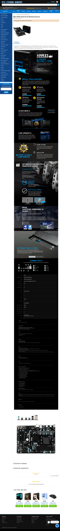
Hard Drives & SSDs (4, 39)
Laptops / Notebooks (4, 44)
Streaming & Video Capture (5, 70)
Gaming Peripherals (4, 34)
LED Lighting (3, 46)
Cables (2, 19)
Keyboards (3, 43)
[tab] (54, 476)
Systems (3, 519)
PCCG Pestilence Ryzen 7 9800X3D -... (19, 503)
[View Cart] (56, 2)
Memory (2, 48)
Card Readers (3, 22)
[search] (58, 5)
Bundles (3, 521)
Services (2, 65)
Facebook (33, 520)
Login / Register (19, 517)
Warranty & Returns (20, 521)
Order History (19, 520)
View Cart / (49, 2)
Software (2, 67)
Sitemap (47, 524)
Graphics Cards (3, 37)
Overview (16, 42)
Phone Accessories (4, 60)
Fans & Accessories (4, 29)
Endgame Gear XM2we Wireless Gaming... (53, 503)
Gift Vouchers (3, 36)
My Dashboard (19, 519)
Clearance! (2, 80)
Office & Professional (4, 15)
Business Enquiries (34, 519)
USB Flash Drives (4, 75)
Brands (3, 520)
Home (14, 14)
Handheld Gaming (4, 17)
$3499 (44, 501)
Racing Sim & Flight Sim (5, 63)
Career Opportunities (34, 517)
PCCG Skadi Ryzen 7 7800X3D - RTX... (44, 503)
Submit (6, 92)
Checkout (53, 2)
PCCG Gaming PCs (4, 14)
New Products (4, 517)
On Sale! (2, 79)
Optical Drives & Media (5, 58)
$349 (28, 501)
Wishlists (18, 522)
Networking (3, 56)
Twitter (32, 521)
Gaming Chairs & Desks (5, 32)
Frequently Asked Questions (50, 519)
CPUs (2, 27)
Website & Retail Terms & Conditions (52, 520)
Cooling (2, 25)
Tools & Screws (3, 72)
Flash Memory (3, 31)
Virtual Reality (3, 77)
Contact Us (48, 517)
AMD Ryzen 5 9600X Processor (27, 503)
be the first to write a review (37, 484)
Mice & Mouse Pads (4, 50)
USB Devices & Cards (4, 74)
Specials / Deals (4, 522)
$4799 (19, 501)
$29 (53, 501)
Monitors (2, 53)
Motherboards (3, 55)
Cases (2, 24)
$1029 (36, 501)
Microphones (3, 51)
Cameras (2, 20)
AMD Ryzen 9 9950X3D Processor (36, 503)
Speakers (2, 68)
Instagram (33, 522)
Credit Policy (48, 523)
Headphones (3, 41)
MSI (21, 18)
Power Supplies (3, 62)
